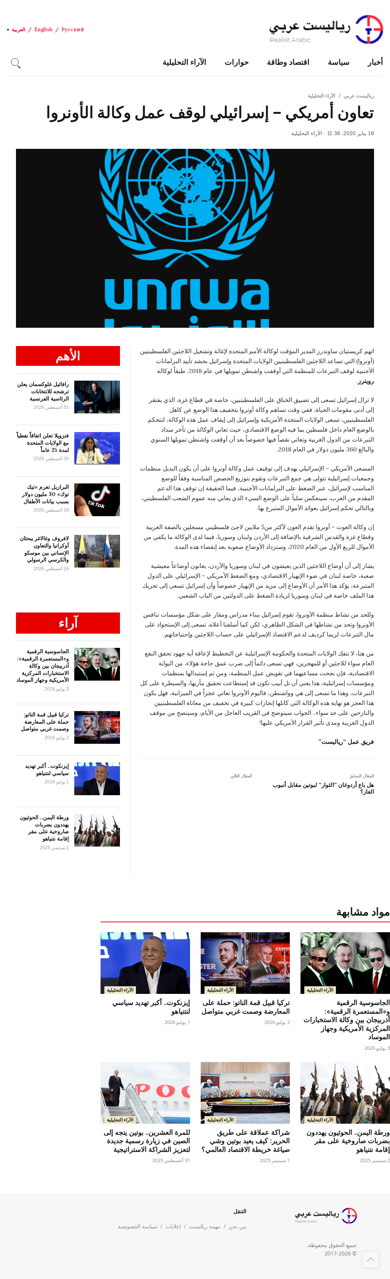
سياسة (339, 62)
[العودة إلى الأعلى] (370, 1259)
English (43, 29)
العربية (19, 29)
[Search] (15, 62)
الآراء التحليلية (184, 62)
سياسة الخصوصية (137, 1226)
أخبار (375, 62)
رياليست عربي (359, 95)
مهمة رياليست (205, 1226)
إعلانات (173, 1226)
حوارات (237, 62)
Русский (72, 29)
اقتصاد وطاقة (288, 62)
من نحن (237, 1226)
